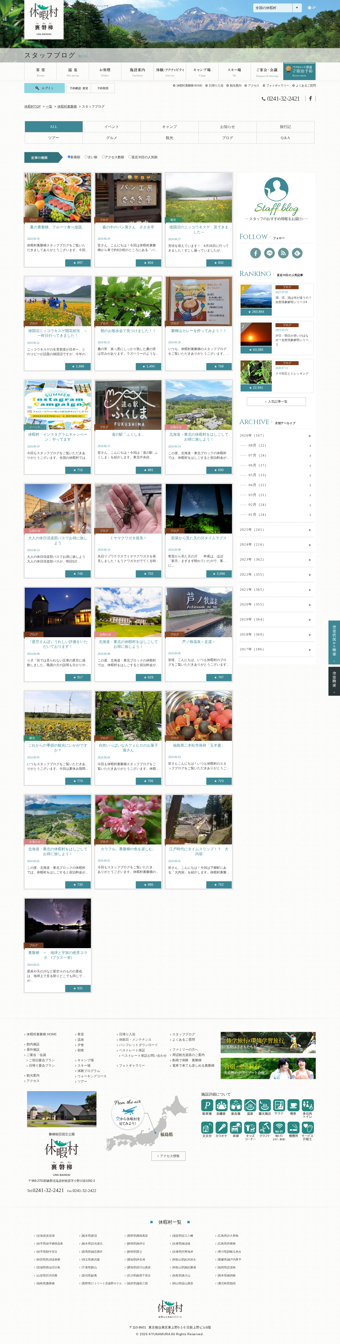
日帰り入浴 (216, 85)
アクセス (253, 85)
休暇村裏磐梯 (67, 106)
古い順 (92, 157)
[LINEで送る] (269, 253)
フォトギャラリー (277, 85)
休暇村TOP (32, 106)
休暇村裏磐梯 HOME (189, 85)
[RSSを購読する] (283, 253)
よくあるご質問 (306, 85)
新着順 (75, 157)
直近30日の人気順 (145, 157)
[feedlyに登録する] (297, 253)
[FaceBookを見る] (255, 253)
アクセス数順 (114, 157)
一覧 (49, 106)
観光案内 (235, 85)
